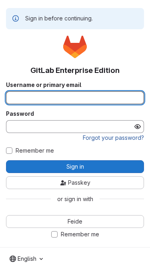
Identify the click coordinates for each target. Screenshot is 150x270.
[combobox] (26, 259)
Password (20, 114)
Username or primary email (43, 85)
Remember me (35, 150)
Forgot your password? (113, 137)
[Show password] (137, 126)
